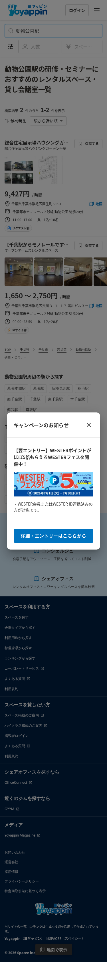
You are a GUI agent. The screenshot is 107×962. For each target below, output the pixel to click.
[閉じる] (89, 425)
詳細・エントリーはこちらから (53, 536)
